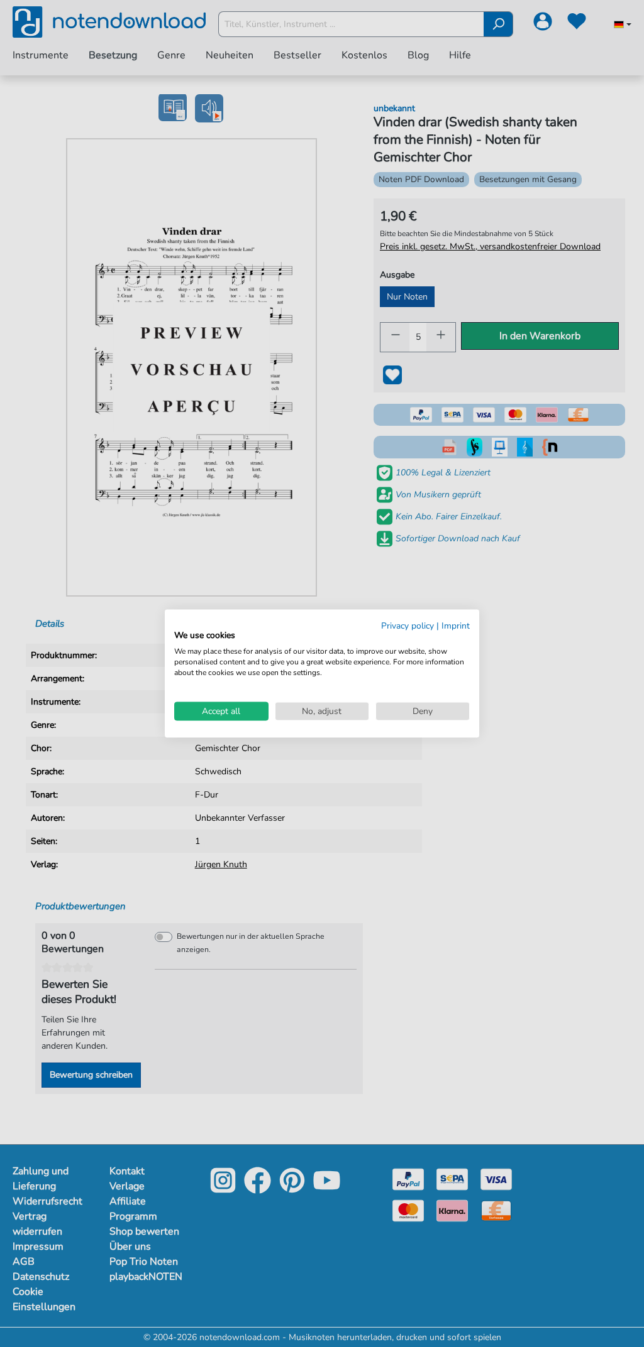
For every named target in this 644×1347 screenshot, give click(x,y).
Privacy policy (407, 625)
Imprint (455, 625)
